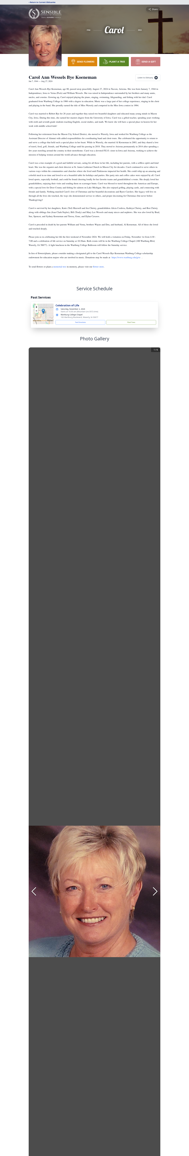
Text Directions (80, 322)
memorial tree (59, 266)
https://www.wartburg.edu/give (126, 257)
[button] (43, 311)
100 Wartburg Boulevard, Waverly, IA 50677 (79, 317)
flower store (98, 266)
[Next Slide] (155, 891)
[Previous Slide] (34, 891)
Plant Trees (131, 322)
